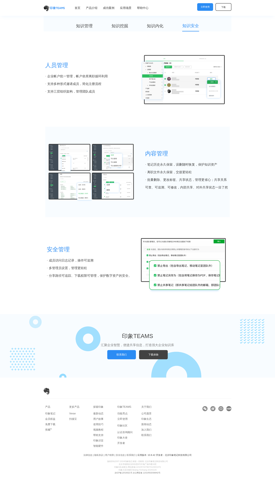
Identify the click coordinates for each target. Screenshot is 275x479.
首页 (77, 8)
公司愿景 (146, 413)
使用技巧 (98, 424)
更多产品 (74, 406)
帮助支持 (98, 435)
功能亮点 (122, 413)
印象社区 (122, 425)
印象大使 (122, 437)
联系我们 (146, 435)
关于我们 (146, 406)
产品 (47, 406)
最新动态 (98, 413)
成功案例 (108, 8)
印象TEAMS (124, 406)
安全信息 (120, 455)
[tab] (84, 26)
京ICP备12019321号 (123, 473)
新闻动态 (146, 424)
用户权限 (109, 455)
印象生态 (146, 419)
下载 (223, 7)
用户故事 (98, 419)
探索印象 (98, 406)
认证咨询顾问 (125, 432)
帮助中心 (142, 8)
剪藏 (48, 429)
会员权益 (50, 419)
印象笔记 (50, 413)
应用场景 (125, 8)
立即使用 (205, 7)
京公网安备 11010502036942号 (146, 473)
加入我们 (146, 429)
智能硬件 (98, 446)
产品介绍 (91, 8)
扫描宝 (73, 419)
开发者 (121, 443)
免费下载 (50, 424)
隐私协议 (98, 455)
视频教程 (98, 429)
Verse (72, 413)
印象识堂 (98, 440)
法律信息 (87, 455)
